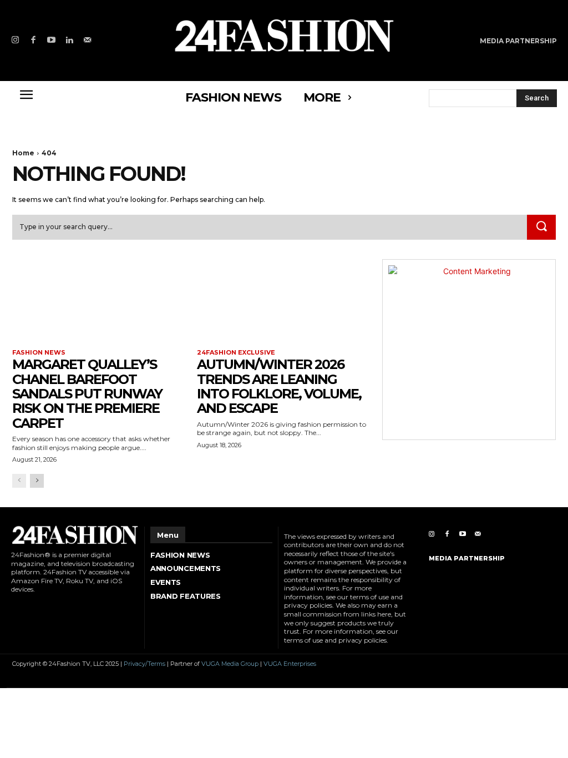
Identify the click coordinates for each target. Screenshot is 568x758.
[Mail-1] (87, 40)
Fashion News (38, 352)
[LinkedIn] (69, 40)
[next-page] (37, 481)
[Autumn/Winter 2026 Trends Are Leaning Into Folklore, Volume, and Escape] (284, 302)
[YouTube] (51, 40)
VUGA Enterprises (289, 664)
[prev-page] (19, 481)
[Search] (541, 227)
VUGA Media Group (229, 664)
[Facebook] (33, 40)
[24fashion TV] (284, 35)
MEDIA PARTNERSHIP (467, 558)
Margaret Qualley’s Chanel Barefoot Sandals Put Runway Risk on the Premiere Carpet (87, 393)
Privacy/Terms (144, 664)
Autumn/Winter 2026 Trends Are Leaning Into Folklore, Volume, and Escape (279, 386)
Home (23, 153)
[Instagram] (15, 40)
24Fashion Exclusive (236, 352)
